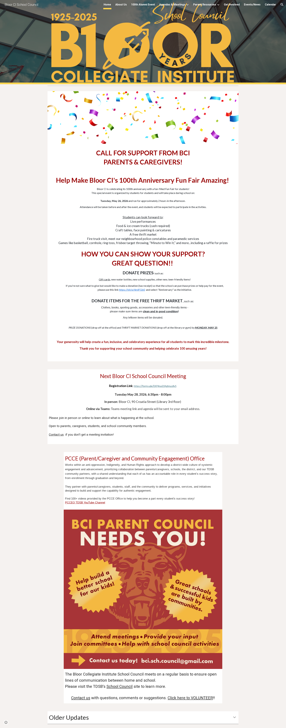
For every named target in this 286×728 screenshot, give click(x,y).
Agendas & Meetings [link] (172, 4)
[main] (143, 252)
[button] (282, 5)
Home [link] (107, 4)
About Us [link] (121, 4)
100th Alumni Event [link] (143, 4)
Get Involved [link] (232, 4)
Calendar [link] (270, 4)
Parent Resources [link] (204, 4)
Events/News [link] (252, 4)
